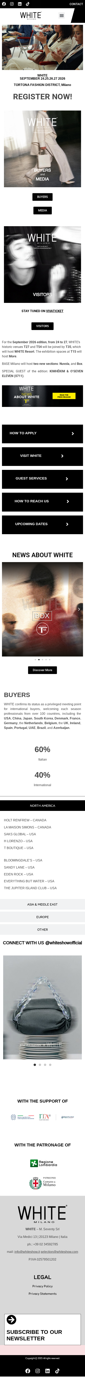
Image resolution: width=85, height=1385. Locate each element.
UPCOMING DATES (31, 524)
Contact (76, 4)
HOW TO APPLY (23, 433)
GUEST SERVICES (31, 478)
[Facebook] (4, 4)
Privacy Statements (43, 1294)
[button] (61, 15)
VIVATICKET (54, 311)
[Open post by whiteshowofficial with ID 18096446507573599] (42, 1007)
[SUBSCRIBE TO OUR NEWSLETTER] (11, 1320)
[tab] (42, 805)
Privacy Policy (42, 1286)
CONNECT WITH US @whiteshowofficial (42, 942)
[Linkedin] (20, 4)
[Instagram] (12, 4)
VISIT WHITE (31, 456)
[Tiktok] (28, 4)
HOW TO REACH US (32, 501)
